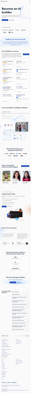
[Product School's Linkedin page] (3, 382)
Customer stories (18, 343)
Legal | (3, 385)
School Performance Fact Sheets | (7, 390)
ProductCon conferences (19, 360)
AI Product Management (5, 340)
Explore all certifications (5, 355)
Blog (2, 360)
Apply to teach (3, 376)
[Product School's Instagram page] (5, 382)
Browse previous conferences (19, 362)
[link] (5, 20)
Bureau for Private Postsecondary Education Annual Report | (17, 390)
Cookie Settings (18, 385)
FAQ (2, 379)
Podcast (3, 362)
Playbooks (3, 365)
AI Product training (18, 340)
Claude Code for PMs (4, 343)
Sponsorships (17, 363)
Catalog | (3, 390)
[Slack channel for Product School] (2, 382)
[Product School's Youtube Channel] (8, 382)
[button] (11, 20)
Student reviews (4, 373)
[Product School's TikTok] (6, 382)
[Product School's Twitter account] (9, 382)
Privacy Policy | (10, 385)
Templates (3, 363)
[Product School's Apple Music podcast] (14, 382)
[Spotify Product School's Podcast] (12, 382)
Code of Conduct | (6, 385)
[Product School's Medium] (11, 382)
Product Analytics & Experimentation (6, 349)
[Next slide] (4, 230)
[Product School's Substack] (15, 382)
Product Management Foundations (6, 346)
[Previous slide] (2, 230)
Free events (3, 366)
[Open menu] (29, 1)
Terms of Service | (14, 385)
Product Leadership (4, 352)
